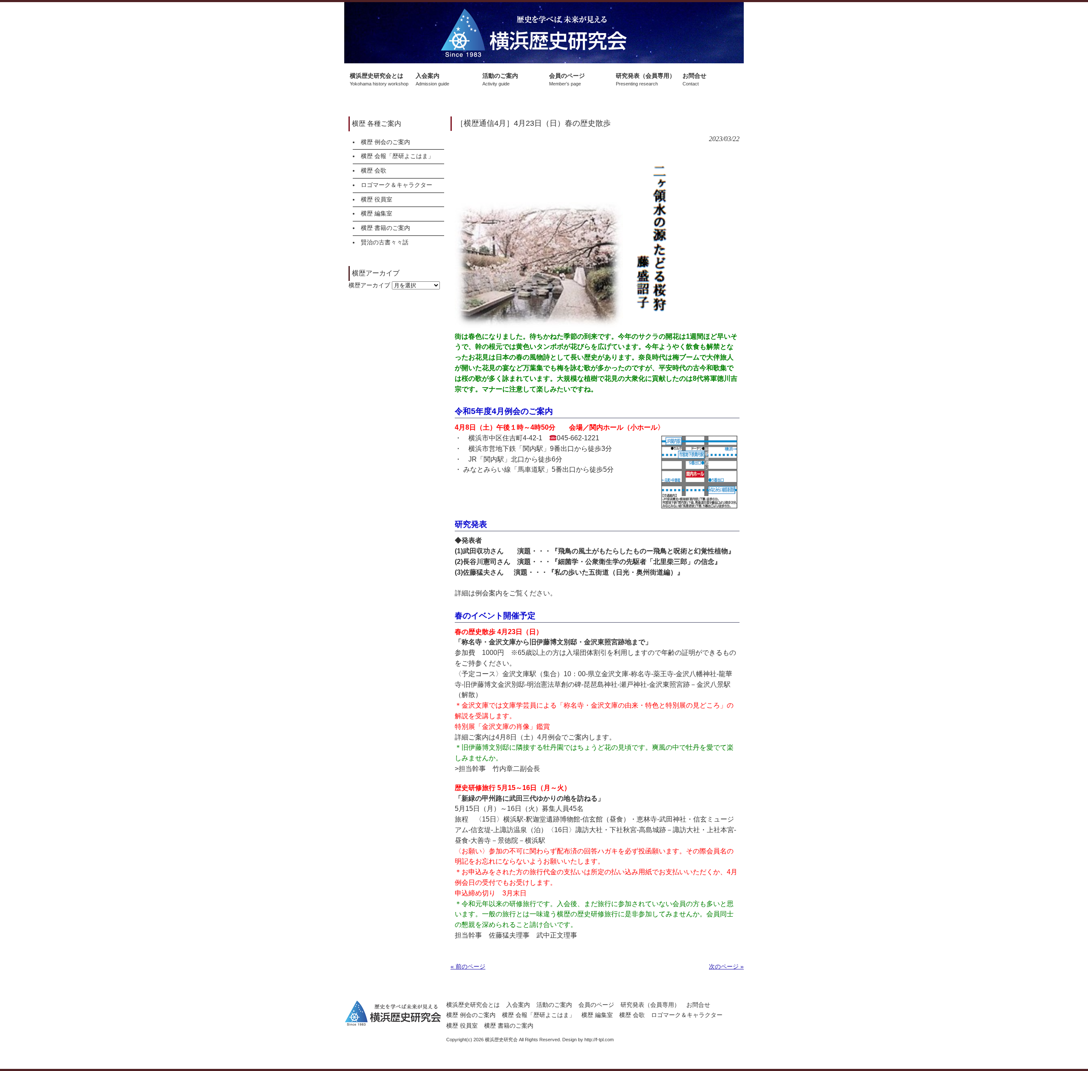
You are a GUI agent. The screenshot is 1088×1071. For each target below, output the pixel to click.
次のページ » (726, 966)
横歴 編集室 (376, 213)
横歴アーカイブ (369, 285)
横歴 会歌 (373, 170)
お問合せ (698, 1004)
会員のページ (596, 1004)
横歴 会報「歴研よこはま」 (397, 156)
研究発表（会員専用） (650, 1004)
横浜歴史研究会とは (473, 1004)
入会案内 (518, 1004)
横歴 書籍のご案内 (385, 227)
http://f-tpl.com (599, 1039)
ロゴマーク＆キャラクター (396, 184)
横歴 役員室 (376, 199)
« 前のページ (467, 966)
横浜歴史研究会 (544, 32)
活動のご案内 (554, 1004)
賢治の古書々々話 (384, 242)
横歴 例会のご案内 (385, 142)
